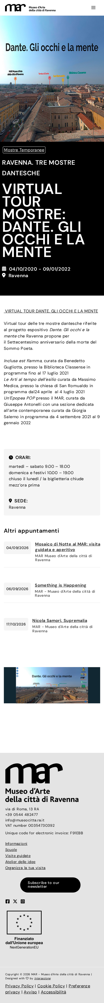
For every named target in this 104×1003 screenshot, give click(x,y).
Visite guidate (18, 855)
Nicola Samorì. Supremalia (59, 620)
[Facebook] (7, 901)
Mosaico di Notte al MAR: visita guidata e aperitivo (67, 546)
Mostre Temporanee (24, 150)
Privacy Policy (19, 986)
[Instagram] (22, 901)
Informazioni (16, 843)
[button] (52, 884)
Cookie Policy (51, 986)
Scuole (11, 849)
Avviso (30, 992)
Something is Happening (61, 585)
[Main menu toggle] (93, 7)
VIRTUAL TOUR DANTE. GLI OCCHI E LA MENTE (51, 311)
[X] (15, 901)
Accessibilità (53, 992)
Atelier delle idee (20, 861)
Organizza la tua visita (25, 868)
